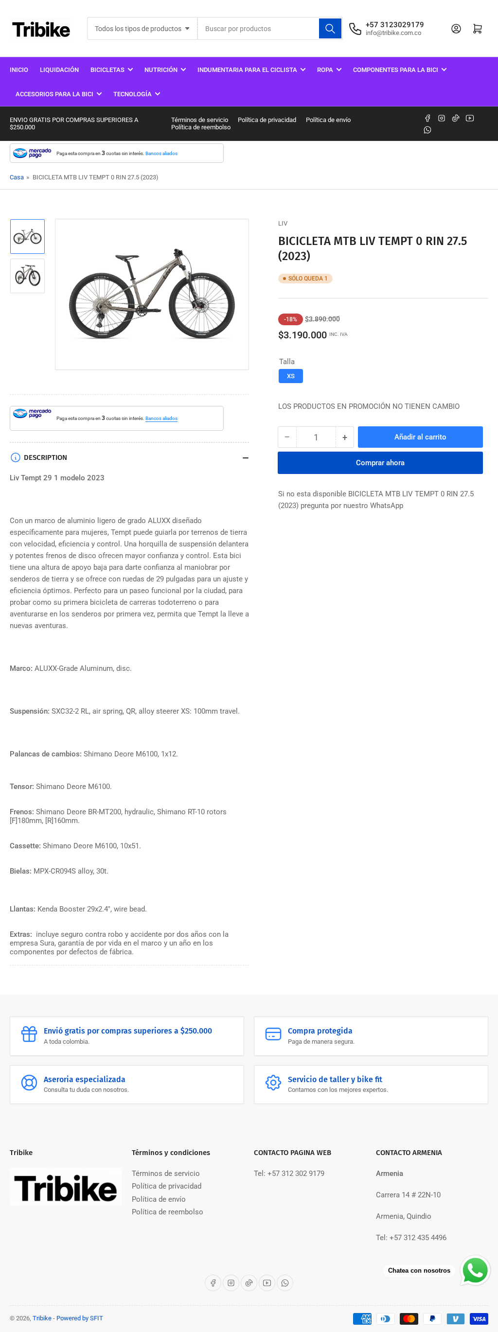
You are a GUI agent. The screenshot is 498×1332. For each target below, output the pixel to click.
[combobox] (269, 28)
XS (291, 376)
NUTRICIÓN (161, 69)
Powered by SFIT (79, 1318)
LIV (282, 223)
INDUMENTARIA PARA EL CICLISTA (247, 69)
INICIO (19, 69)
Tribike (42, 1318)
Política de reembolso (201, 127)
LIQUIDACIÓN (59, 69)
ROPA (325, 69)
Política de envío (328, 119)
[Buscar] (330, 28)
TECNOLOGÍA (132, 94)
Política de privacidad (267, 119)
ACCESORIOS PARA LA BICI (54, 94)
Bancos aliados (161, 153)
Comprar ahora (380, 462)
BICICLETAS (107, 69)
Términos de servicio (199, 119)
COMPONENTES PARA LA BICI (395, 69)
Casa (17, 177)
